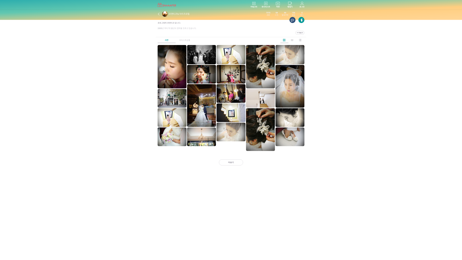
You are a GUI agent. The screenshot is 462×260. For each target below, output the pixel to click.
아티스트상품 (184, 40)
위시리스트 (266, 7)
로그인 (302, 7)
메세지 (289, 7)
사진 (166, 40)
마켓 (278, 7)
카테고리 (253, 7)
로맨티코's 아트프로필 (179, 14)
